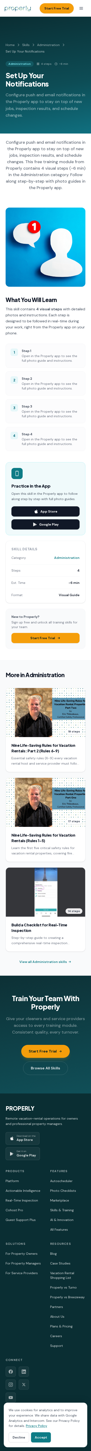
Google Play (49, 524)
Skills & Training (62, 1210)
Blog (53, 1254)
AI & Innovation (62, 1220)
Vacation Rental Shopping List (62, 1275)
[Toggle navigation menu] (81, 8)
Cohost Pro (14, 1210)
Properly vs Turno (63, 1287)
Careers (56, 1336)
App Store (48, 511)
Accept (41, 1437)
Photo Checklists (63, 1191)
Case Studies (60, 1263)
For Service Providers (22, 1273)
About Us (57, 1316)
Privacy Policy (36, 1426)
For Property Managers (23, 1263)
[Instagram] (11, 1384)
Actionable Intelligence (23, 1191)
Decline (19, 1437)
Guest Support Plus (21, 1220)
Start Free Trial (56, 8)
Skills (26, 45)
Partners (56, 1307)
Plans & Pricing (61, 1326)
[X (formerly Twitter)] (24, 1384)
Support (56, 1346)
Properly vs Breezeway (67, 1297)
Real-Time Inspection (22, 1200)
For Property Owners (22, 1254)
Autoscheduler (61, 1181)
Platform (12, 1181)
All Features (59, 1229)
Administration (48, 45)
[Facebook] (11, 1372)
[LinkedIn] (24, 1372)
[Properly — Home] (18, 8)
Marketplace (59, 1200)
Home (10, 45)
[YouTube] (11, 1397)
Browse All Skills (45, 1068)
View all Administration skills (43, 962)
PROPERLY (20, 1108)
